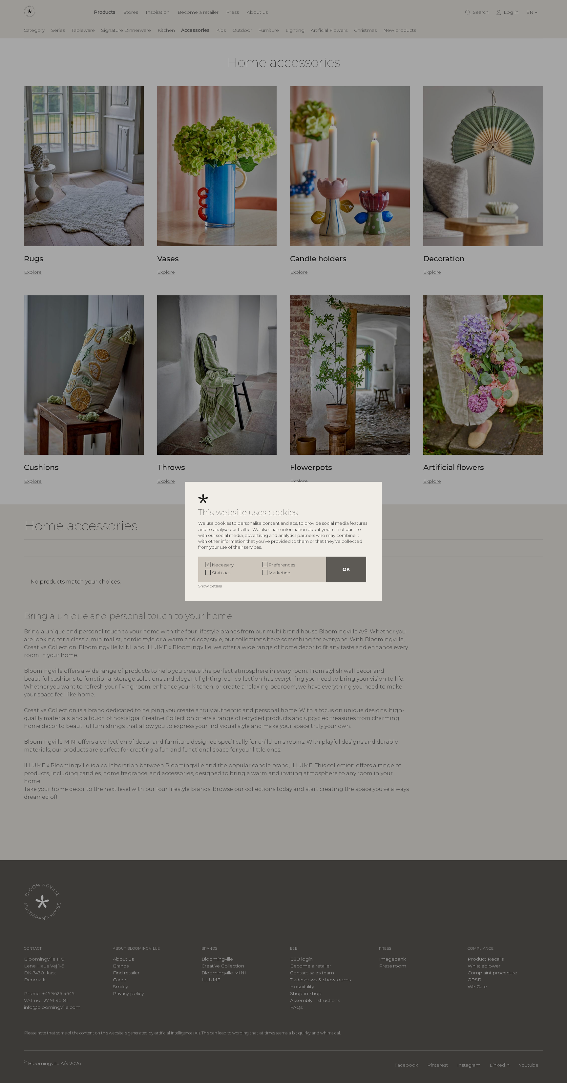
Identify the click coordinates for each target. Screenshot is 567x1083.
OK (346, 569)
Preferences (282, 564)
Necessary (223, 564)
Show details (210, 586)
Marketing (279, 572)
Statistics (221, 572)
